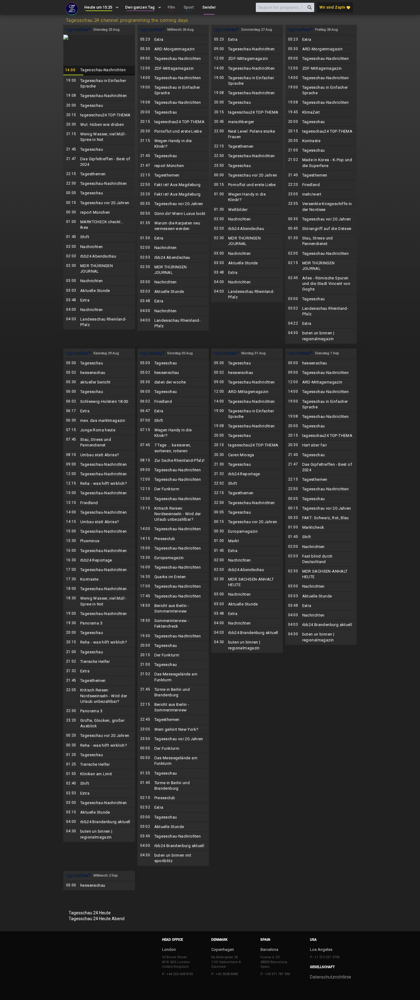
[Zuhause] (72, 8)
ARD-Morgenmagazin (173, 49)
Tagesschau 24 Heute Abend (97, 918)
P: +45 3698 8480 (224, 974)
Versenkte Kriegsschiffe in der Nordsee (321, 206)
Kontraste (321, 141)
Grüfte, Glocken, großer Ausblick (99, 723)
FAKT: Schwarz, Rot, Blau (321, 518)
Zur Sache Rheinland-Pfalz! (173, 460)
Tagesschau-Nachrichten (99, 55)
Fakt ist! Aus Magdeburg (173, 184)
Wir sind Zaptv (335, 7)
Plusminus (99, 541)
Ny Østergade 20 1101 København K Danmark (226, 962)
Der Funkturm (173, 489)
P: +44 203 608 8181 (177, 974)
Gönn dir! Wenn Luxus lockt (173, 213)
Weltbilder (247, 209)
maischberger (247, 121)
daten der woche (173, 382)
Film (171, 7)
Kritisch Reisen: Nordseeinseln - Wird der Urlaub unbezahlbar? (99, 696)
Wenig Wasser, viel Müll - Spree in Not (99, 137)
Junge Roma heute (99, 430)
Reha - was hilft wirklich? (99, 483)
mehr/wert (321, 194)
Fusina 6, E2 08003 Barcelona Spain (273, 962)
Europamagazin (173, 557)
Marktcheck (321, 527)
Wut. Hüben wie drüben (99, 124)
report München (99, 212)
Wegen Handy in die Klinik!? (173, 143)
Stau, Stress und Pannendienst (321, 241)
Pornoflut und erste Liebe (173, 131)
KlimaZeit (321, 112)
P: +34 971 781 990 (275, 974)
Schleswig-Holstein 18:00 (99, 401)
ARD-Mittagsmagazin (247, 391)
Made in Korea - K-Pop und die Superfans (321, 162)
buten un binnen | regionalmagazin (321, 336)
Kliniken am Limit (99, 774)
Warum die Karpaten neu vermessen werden (173, 226)
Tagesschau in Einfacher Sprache (99, 83)
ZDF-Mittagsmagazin (173, 68)
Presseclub (173, 538)
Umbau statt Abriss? (99, 455)
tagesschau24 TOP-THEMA (99, 115)
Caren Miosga (247, 455)
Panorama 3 (99, 623)
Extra (99, 300)
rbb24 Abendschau (99, 256)
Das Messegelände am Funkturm (173, 677)
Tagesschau (99, 105)
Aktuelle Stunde (99, 290)
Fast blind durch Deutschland (321, 559)
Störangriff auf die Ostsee (321, 228)
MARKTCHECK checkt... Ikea (99, 224)
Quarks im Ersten (173, 577)
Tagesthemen (99, 174)
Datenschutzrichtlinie (330, 977)
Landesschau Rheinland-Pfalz (99, 322)
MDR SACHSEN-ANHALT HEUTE (247, 582)
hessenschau (99, 372)
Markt (247, 541)
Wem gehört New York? (173, 729)
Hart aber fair (321, 445)
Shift (99, 237)
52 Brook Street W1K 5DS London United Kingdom (176, 962)
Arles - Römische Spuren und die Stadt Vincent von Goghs (321, 284)
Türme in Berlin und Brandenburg (173, 692)
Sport (189, 7)
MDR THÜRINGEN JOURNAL (99, 268)
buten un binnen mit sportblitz (173, 858)
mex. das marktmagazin (99, 420)
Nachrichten (99, 246)
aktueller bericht (99, 382)
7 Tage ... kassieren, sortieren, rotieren (173, 448)
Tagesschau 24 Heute (90, 912)
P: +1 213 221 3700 (324, 957)
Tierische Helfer (99, 661)
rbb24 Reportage (99, 560)
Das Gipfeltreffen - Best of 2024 (99, 161)
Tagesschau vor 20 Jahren (99, 203)
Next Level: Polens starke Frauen (247, 134)
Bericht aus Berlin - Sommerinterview (173, 608)
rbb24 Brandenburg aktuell (99, 822)
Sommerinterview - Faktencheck (173, 623)
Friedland (321, 184)
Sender (209, 7)
